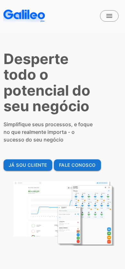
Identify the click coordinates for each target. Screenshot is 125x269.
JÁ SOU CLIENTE (28, 165)
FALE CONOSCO (77, 165)
